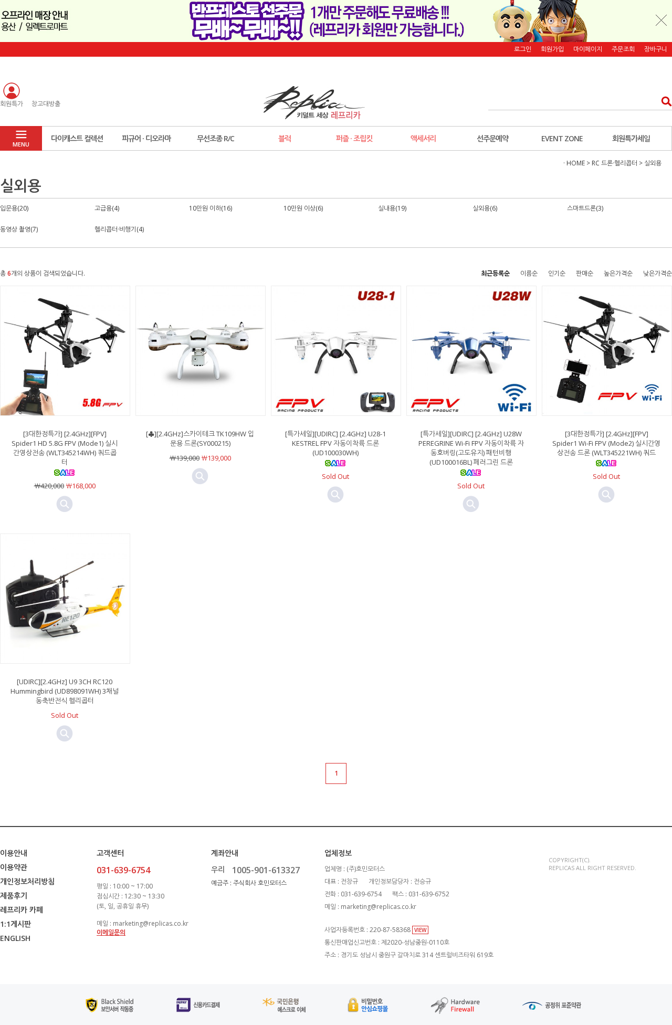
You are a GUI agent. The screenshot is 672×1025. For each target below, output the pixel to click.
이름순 (529, 273)
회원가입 (552, 49)
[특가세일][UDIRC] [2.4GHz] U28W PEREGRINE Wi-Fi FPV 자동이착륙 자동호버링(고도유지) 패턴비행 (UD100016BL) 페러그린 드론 (471, 448)
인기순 (556, 273)
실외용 (653, 163)
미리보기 (64, 504)
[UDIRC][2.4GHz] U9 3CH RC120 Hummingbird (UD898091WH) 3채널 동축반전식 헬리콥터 (64, 691)
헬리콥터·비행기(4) (119, 229)
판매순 (584, 273)
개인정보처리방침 (27, 881)
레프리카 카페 (21, 910)
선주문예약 (492, 138)
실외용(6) (484, 208)
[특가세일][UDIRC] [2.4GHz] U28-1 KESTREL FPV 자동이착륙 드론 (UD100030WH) (335, 443)
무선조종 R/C (215, 138)
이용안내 (13, 853)
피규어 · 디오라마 (146, 138)
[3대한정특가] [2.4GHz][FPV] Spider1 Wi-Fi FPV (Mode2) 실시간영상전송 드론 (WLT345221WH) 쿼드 (606, 443)
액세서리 (423, 138)
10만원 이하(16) (210, 208)
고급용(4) (106, 208)
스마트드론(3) (585, 208)
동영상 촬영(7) (19, 229)
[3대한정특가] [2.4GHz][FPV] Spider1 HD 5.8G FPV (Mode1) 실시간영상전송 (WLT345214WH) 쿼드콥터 (65, 448)
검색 (663, 101)
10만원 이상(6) (303, 208)
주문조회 (623, 49)
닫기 (661, 20)
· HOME (574, 163)
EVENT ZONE (562, 138)
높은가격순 (618, 273)
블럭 (284, 138)
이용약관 (13, 867)
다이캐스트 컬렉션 (77, 138)
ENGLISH (15, 938)
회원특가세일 (631, 138)
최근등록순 (495, 273)
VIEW (420, 930)
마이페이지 (587, 49)
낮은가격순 (657, 273)
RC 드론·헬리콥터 (614, 163)
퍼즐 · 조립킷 (354, 138)
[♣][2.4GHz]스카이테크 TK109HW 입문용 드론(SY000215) (200, 438)
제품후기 (13, 896)
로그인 (522, 49)
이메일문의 (111, 932)
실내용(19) (392, 208)
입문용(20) (14, 208)
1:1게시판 (15, 924)
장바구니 (655, 49)
